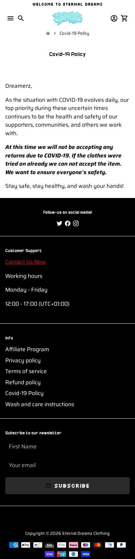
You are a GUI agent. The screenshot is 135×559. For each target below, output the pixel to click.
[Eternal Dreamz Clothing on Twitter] (59, 223)
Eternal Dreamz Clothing (86, 533)
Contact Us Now (25, 262)
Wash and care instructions (39, 404)
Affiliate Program (27, 349)
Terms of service (26, 371)
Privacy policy (23, 360)
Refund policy (23, 382)
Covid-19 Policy (74, 33)
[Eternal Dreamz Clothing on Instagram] (76, 223)
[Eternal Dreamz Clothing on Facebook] (67, 223)
